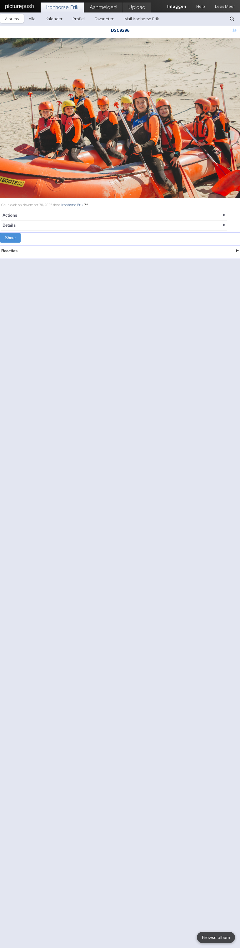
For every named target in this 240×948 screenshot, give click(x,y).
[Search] (232, 19)
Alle (32, 19)
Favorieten (104, 19)
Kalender (54, 19)
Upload (136, 7)
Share (10, 237)
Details (9, 225)
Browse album (216, 937)
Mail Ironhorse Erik (141, 19)
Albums (12, 19)
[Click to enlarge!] (120, 118)
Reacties (9, 251)
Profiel (78, 19)
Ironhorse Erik (62, 7)
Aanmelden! (103, 7)
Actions (9, 215)
